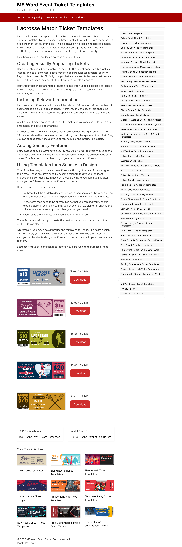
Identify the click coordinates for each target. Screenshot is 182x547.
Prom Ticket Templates (132, 170)
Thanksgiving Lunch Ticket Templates (140, 269)
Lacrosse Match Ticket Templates (138, 76)
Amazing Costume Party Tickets (137, 194)
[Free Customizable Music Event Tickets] (65, 511)
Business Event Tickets (132, 160)
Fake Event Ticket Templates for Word (140, 250)
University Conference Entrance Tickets (141, 213)
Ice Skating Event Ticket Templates (39, 436)
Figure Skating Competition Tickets (90, 436)
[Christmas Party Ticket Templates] (99, 485)
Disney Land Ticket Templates (136, 100)
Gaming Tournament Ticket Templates (140, 264)
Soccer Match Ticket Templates (137, 235)
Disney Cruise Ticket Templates (136, 110)
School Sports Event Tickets (135, 180)
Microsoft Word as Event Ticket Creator (141, 119)
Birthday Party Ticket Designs (136, 141)
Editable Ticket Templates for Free (138, 146)
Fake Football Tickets (131, 259)
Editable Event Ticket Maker (135, 115)
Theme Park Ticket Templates (136, 43)
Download (80, 279)
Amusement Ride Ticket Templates (138, 52)
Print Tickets (79, 17)
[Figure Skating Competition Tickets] (99, 511)
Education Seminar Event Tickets (137, 204)
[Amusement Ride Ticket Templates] (65, 485)
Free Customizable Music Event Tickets (140, 67)
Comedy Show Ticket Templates (137, 47)
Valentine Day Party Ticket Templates (140, 254)
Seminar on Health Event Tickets (137, 208)
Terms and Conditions (57, 17)
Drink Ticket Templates (132, 91)
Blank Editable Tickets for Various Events (141, 240)
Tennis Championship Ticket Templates (140, 199)
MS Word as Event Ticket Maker (137, 151)
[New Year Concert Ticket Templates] (32, 511)
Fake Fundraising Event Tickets (136, 218)
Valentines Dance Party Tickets (136, 105)
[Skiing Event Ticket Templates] (65, 459)
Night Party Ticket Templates (135, 189)
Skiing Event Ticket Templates (136, 38)
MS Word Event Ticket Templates (55, 5)
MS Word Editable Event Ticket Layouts (141, 124)
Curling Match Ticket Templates (137, 86)
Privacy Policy (35, 17)
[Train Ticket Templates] (32, 459)
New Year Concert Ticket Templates (139, 62)
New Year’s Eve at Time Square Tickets (140, 165)
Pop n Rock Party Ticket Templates (138, 184)
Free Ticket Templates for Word (137, 245)
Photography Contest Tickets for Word (140, 274)
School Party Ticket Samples (135, 156)
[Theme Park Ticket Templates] (99, 459)
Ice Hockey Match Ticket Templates (139, 129)
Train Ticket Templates (30, 470)
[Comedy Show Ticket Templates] (32, 485)
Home (21, 17)
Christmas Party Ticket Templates (138, 57)
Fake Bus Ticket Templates (134, 95)
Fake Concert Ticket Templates (136, 230)
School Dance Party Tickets (135, 175)
